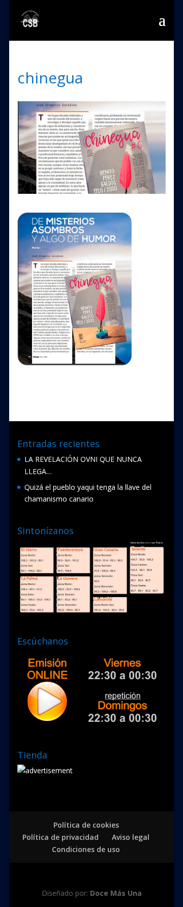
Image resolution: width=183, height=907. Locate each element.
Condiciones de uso (86, 849)
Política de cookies (86, 825)
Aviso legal (130, 837)
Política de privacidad (60, 837)
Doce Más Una (116, 893)
